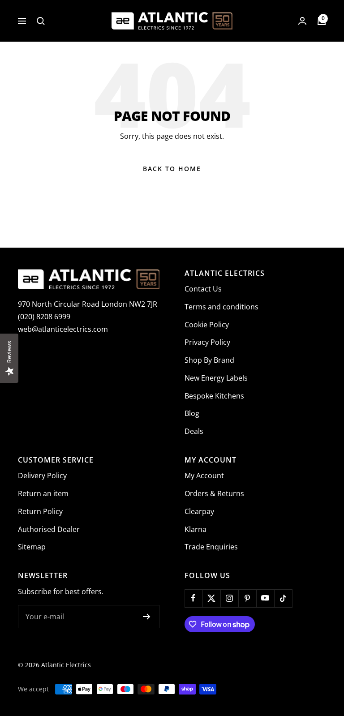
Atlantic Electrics (66, 664)
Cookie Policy (207, 325)
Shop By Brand (209, 360)
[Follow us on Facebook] (193, 598)
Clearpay (199, 511)
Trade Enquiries (211, 547)
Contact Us (203, 289)
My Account (204, 475)
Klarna (195, 529)
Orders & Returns (214, 493)
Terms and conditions (221, 307)
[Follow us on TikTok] (283, 598)
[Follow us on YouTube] (265, 598)
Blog (192, 413)
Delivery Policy (42, 475)
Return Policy (40, 511)
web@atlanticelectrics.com (63, 329)
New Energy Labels (216, 378)
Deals (194, 431)
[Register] (146, 616)
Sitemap (32, 547)
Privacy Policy (207, 342)
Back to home (172, 168)
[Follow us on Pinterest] (247, 598)
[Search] (41, 21)
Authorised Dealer (49, 529)
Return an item (43, 493)
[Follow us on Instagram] (229, 598)
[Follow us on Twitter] (211, 598)
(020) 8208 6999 (44, 317)
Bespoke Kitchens (214, 396)
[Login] (302, 21)
